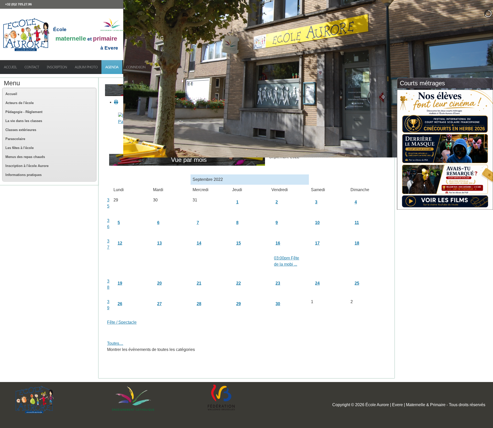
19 (120, 283)
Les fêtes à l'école (19, 148)
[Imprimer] (116, 102)
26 (120, 304)
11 (357, 222)
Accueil (10, 66)
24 (317, 283)
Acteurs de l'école (19, 103)
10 (317, 222)
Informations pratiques (23, 175)
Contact (31, 66)
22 (238, 283)
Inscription (57, 66)
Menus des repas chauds (25, 157)
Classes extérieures (20, 130)
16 (278, 243)
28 (199, 304)
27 (159, 304)
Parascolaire (15, 139)
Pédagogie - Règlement (23, 112)
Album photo (86, 66)
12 (120, 243)
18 (357, 243)
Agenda (111, 66)
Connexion (136, 66)
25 (357, 283)
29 (238, 304)
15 (238, 243)
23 (278, 283)
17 (317, 243)
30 (278, 304)
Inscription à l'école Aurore (27, 166)
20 (159, 283)
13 (159, 243)
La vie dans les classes (23, 121)
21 (199, 283)
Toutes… (115, 343)
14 (199, 243)
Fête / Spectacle (122, 322)
